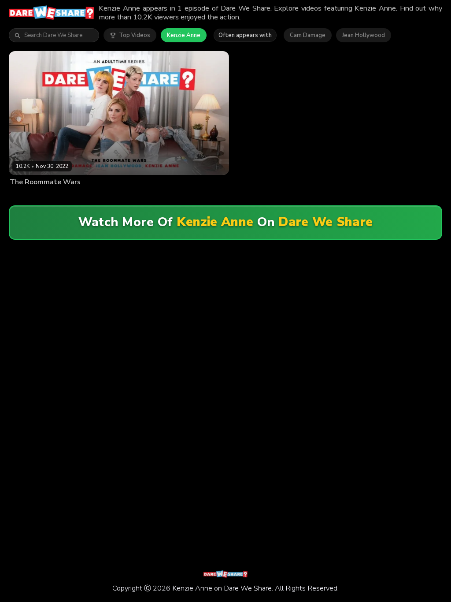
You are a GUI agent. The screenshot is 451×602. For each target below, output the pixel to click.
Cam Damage (307, 35)
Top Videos (134, 35)
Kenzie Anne (183, 35)
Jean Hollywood (363, 35)
